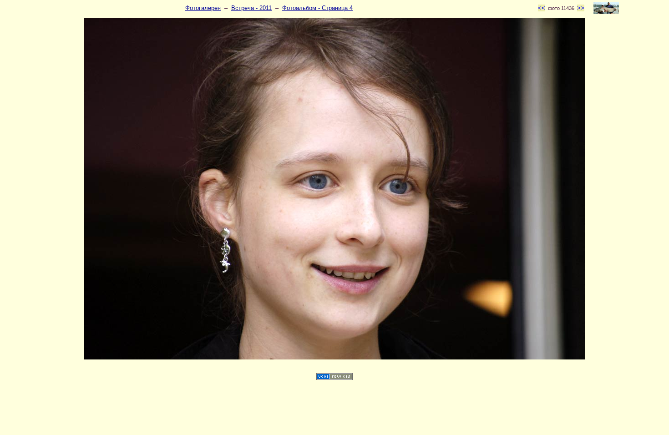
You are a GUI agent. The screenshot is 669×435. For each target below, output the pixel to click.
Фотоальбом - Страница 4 (317, 8)
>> (580, 8)
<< (541, 8)
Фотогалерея (203, 8)
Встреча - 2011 (251, 8)
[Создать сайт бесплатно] (334, 377)
